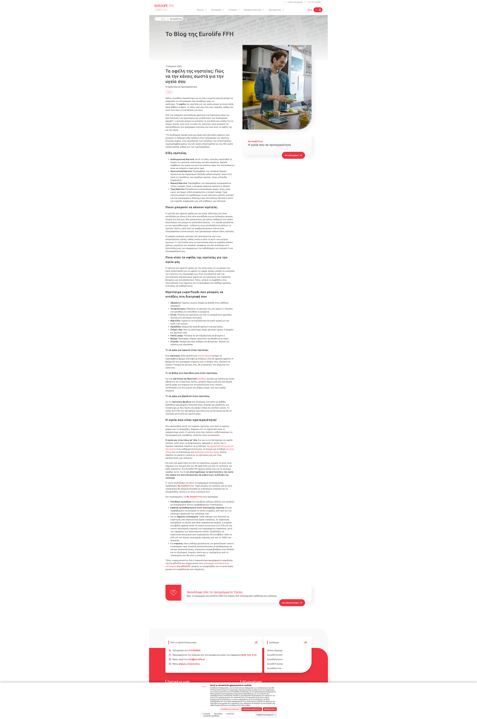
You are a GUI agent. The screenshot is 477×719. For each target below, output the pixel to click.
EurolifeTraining (275, 664)
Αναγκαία (207, 714)
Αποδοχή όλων (270, 709)
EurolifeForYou (274, 668)
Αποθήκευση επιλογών (230, 709)
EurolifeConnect (275, 655)
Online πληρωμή (274, 650)
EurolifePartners (275, 659)
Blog (310, 10)
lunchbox (201, 379)
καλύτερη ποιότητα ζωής (207, 452)
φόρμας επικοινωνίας (189, 664)
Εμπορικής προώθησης (211, 716)
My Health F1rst (186, 486)
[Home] (156, 19)
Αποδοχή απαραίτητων (251, 709)
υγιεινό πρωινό (205, 356)
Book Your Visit (249, 655)
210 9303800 (194, 650)
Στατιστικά (230, 714)
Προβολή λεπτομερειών (265, 715)
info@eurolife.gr (196, 659)
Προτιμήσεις (218, 714)
